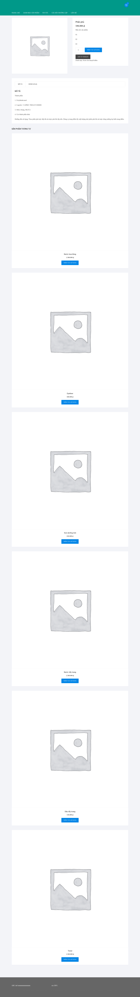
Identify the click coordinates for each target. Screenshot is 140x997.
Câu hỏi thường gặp (59, 13)
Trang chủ (16, 13)
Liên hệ (74, 13)
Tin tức (45, 13)
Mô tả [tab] (20, 84)
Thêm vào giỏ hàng (93, 50)
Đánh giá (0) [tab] (33, 84)
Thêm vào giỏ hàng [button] (70, 263)
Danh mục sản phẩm (31, 13)
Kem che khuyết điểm (90, 60)
